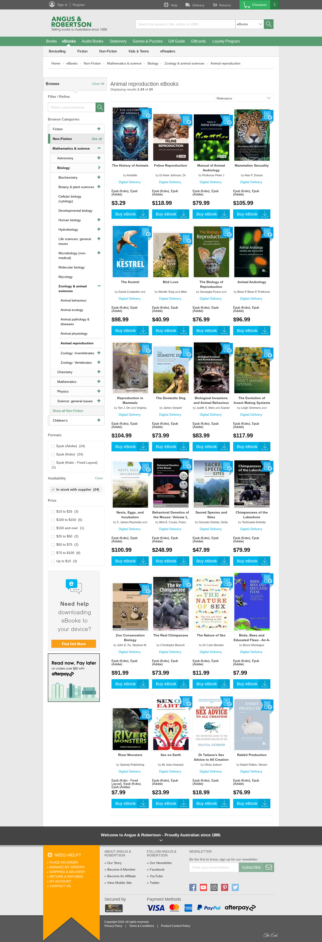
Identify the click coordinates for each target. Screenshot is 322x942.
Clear (99, 478)
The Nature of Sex (211, 635)
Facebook (157, 869)
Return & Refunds (66, 876)
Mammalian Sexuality (252, 165)
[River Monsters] (130, 729)
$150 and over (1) (69, 528)
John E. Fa (124, 645)
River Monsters (130, 755)
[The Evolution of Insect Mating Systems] (252, 370)
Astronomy (65, 158)
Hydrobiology (68, 229)
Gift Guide (176, 41)
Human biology (69, 220)
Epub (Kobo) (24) (68, 454)
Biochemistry (68, 177)
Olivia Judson (213, 764)
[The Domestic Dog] (171, 370)
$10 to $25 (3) (66, 511)
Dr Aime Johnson (170, 175)
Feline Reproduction (170, 165)
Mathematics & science (124, 63)
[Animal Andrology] (252, 252)
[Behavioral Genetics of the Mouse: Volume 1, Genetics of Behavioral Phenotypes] (171, 483)
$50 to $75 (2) (66, 544)
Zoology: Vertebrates (76, 362)
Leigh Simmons (251, 408)
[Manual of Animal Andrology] (211, 137)
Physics (63, 391)
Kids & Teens (139, 51)
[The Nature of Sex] (211, 603)
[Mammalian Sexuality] (252, 135)
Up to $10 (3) (65, 561)
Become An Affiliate (121, 876)
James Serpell (172, 408)
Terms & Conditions (141, 926)
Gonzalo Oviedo (209, 522)
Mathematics (66, 382)
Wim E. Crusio (168, 522)
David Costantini (129, 292)
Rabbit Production (252, 755)
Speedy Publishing (132, 764)
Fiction (82, 51)
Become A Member (121, 869)
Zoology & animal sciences (184, 63)
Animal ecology (72, 310)
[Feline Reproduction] (171, 137)
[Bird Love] (171, 255)
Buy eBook (125, 214)
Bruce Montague (253, 645)
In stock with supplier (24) (76, 489)
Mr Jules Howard (172, 764)
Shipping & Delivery (67, 872)
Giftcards (198, 41)
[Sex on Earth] (171, 723)
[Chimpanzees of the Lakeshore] (252, 484)
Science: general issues (75, 401)
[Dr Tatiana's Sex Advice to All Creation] (211, 723)
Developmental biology (75, 210)
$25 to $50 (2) (66, 536)
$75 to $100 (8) (67, 553)
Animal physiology (74, 333)
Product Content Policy (175, 926)
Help (174, 5)
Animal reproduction (225, 63)
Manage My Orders (67, 867)
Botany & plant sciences (76, 187)
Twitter (155, 883)
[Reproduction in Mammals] (130, 368)
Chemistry (64, 372)
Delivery (198, 5)
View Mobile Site (119, 883)
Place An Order (64, 862)
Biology (153, 63)
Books (51, 41)
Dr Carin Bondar (213, 645)
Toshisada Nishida (254, 522)
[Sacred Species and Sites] (211, 484)
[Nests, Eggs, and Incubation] (130, 484)
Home (55, 63)
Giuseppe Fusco (210, 292)
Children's (60, 420)
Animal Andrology (251, 282)
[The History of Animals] (130, 134)
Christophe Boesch (172, 645)
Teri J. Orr (124, 408)
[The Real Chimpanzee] (171, 603)
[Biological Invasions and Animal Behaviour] (211, 368)
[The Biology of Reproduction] (211, 252)
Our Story (114, 863)
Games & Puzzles (148, 41)
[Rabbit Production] (252, 724)
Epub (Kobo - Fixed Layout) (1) (75, 465)
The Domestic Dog (171, 398)
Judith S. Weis (206, 408)
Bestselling (57, 51)
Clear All (98, 84)
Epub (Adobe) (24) (69, 446)
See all (97, 139)
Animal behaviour (74, 300)
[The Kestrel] (130, 251)
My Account (60, 881)
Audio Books (92, 41)
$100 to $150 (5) (68, 520)
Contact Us (60, 886)
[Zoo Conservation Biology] (130, 607)
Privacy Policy (113, 926)
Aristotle (132, 175)
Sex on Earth (171, 755)
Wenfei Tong (166, 292)
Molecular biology (71, 267)
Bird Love (170, 282)
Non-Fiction (108, 51)
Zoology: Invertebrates (77, 353)
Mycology (65, 277)
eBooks (69, 41)
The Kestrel (130, 282)
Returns (225, 5)
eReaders (167, 51)
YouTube (156, 876)
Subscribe (251, 867)
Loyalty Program (226, 41)
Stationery (118, 41)
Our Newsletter (161, 863)
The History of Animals (130, 165)
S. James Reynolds (129, 522)
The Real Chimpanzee (170, 635)
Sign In (62, 5)
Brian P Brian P (246, 292)
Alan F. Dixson (253, 175)
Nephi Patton (248, 764)
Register (79, 5)
